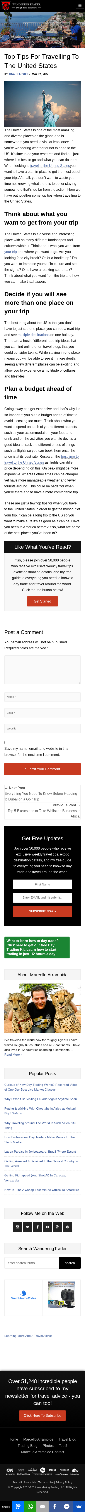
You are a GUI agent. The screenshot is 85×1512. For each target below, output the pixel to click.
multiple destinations (33, 335)
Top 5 (63, 1446)
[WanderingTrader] (21, 6)
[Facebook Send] (67, 1506)
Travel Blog (67, 1439)
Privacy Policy (64, 1482)
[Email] (42, 1506)
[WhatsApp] (30, 1506)
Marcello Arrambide (38, 1439)
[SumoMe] (79, 1506)
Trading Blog (27, 1446)
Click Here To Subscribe (42, 1415)
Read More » (13, 1054)
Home (13, 1439)
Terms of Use (46, 1482)
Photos (48, 1446)
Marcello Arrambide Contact (42, 1452)
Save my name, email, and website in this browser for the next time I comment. (36, 751)
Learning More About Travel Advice (28, 1335)
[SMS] (18, 1506)
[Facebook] (55, 1506)
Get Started (42, 601)
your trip (10, 252)
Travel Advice (18, 74)
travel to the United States (50, 166)
